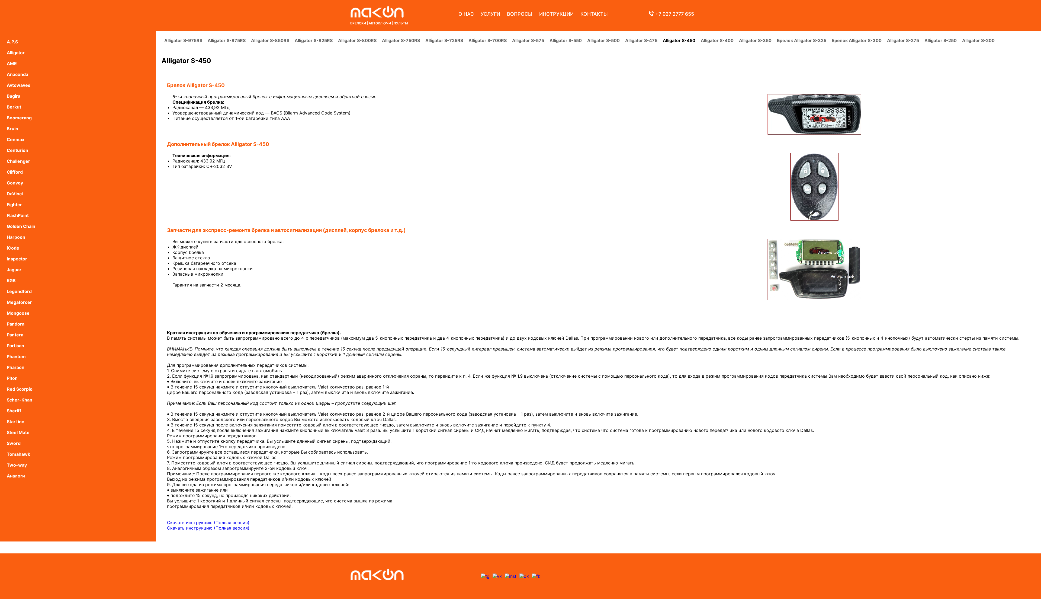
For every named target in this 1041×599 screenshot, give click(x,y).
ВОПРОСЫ (519, 14)
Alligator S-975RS (183, 40)
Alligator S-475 (641, 40)
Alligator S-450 (679, 40)
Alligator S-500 (603, 40)
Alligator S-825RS (314, 40)
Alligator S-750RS (401, 40)
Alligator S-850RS (270, 40)
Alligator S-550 (566, 40)
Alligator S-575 (528, 40)
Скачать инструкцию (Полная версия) (208, 522)
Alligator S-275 (903, 40)
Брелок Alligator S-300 (857, 40)
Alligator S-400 (717, 40)
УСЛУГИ (490, 14)
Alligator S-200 (978, 40)
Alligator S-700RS (487, 40)
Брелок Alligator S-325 (801, 40)
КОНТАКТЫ (594, 14)
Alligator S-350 (755, 40)
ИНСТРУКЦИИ (556, 14)
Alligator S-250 (940, 40)
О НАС (466, 14)
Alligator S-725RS (444, 40)
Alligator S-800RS (357, 40)
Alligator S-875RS (227, 40)
